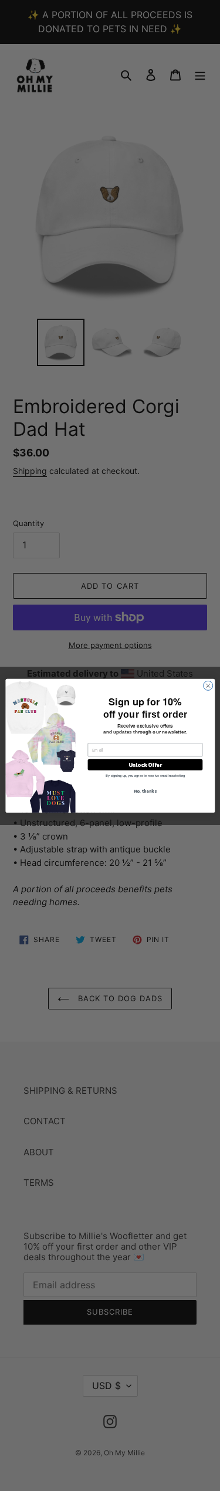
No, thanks (145, 790)
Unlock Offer (144, 764)
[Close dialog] (207, 685)
